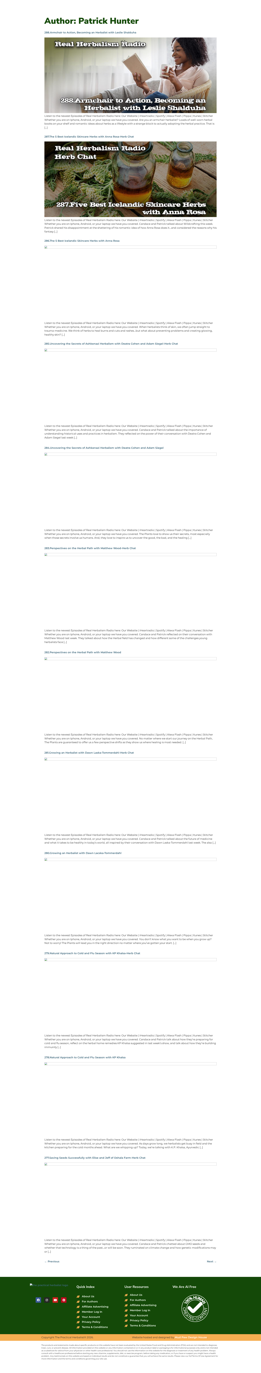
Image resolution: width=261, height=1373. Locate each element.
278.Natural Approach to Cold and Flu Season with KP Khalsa (85, 1057)
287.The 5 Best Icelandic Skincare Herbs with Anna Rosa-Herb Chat (89, 136)
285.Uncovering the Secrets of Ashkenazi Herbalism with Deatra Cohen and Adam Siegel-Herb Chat (111, 343)
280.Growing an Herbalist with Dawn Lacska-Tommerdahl (82, 853)
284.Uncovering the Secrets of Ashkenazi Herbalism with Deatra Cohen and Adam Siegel (104, 447)
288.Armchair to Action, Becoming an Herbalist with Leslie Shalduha (90, 32)
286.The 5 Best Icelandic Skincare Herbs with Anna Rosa (81, 240)
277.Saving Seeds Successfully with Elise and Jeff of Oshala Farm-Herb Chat (94, 1157)
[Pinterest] (63, 1300)
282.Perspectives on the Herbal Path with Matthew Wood (82, 652)
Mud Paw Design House (191, 1337)
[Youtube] (55, 1300)
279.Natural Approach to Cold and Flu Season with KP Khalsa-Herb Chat (92, 953)
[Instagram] (47, 1300)
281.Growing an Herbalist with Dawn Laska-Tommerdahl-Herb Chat (89, 752)
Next (212, 1261)
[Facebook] (38, 1300)
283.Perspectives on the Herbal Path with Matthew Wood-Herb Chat (90, 548)
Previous (51, 1261)
